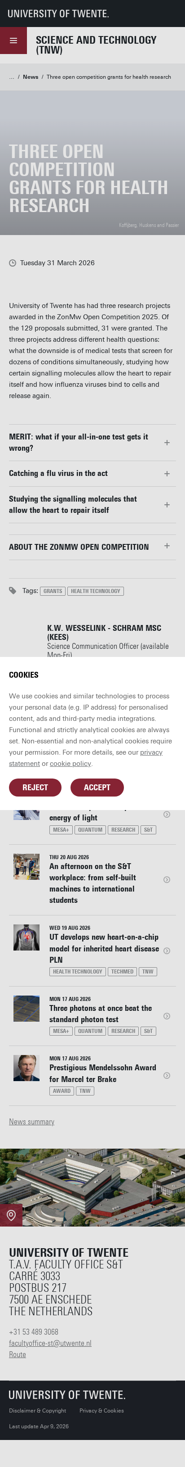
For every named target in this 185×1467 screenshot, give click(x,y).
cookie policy (70, 764)
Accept (97, 787)
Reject (35, 787)
